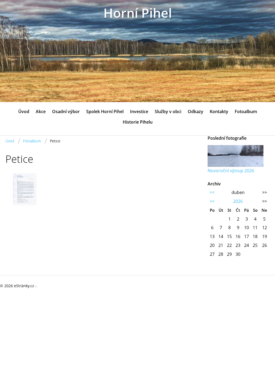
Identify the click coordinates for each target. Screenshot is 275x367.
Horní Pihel (137, 12)
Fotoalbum (246, 111)
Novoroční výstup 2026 (231, 171)
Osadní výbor (66, 111)
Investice (139, 111)
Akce (41, 111)
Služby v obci (168, 111)
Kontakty (219, 111)
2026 (238, 201)
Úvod (23, 111)
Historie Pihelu (138, 122)
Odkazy (195, 111)
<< (212, 192)
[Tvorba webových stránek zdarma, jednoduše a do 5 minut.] (36, 286)
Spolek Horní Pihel (105, 111)
